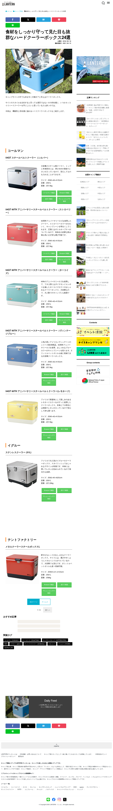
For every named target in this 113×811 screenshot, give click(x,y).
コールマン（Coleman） (11, 640)
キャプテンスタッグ (45, 787)
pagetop (56, 746)
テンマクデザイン (92, 787)
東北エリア (101, 182)
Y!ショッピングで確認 (64, 200)
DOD (75, 787)
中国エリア (101, 193)
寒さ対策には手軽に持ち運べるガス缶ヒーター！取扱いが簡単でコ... (97, 247)
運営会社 (21, 756)
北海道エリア (84, 182)
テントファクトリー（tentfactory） (35, 644)
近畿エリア (85, 193)
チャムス (39, 789)
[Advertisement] (39, 674)
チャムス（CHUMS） (64, 644)
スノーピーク (15, 787)
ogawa (82, 787)
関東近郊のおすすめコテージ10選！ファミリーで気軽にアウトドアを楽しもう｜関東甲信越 (97, 161)
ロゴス (25, 787)
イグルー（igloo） (15, 644)
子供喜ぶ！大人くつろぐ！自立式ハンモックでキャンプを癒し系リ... (97, 260)
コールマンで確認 (49, 193)
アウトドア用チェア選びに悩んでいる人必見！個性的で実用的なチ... (97, 235)
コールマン (4, 787)
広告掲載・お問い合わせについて (30, 754)
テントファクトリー (7, 789)
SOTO (19, 789)
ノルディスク (49, 789)
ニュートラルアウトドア (63, 787)
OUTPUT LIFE (8, 648)
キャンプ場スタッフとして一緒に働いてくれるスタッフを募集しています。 (68, 754)
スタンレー (52, 644)
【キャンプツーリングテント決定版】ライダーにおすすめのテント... (97, 222)
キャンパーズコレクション (65, 789)
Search (103, 1)
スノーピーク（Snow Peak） (31, 640)
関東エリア (85, 187)
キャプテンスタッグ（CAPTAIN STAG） (55, 640)
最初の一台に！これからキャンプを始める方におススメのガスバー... (97, 297)
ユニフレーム (29, 789)
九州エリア (101, 199)
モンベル (33, 787)
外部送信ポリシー (101, 754)
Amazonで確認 (64, 193)
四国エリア (85, 199)
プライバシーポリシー (8, 756)
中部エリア (101, 187)
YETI (5, 644)
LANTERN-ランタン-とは (9, 754)
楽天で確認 (48, 199)
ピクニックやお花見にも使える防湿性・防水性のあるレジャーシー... (97, 210)
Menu (108, 1)
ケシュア (80, 789)
